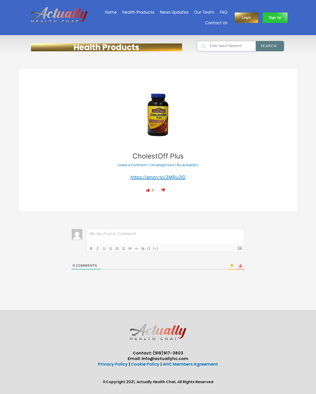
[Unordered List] (123, 248)
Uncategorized (162, 165)
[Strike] (110, 248)
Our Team (204, 12)
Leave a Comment (132, 165)
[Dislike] (163, 190)
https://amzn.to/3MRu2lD (158, 177)
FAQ (223, 12)
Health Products (138, 12)
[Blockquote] (130, 248)
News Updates (174, 12)
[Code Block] (136, 248)
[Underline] (104, 248)
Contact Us (216, 23)
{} (149, 248)
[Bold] (91, 248)
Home (111, 12)
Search (269, 46)
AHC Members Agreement (190, 364)
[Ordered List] (117, 248)
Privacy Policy (113, 364)
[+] (155, 248)
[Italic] (97, 248)
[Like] (148, 190)
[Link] (143, 248)
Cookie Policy (145, 364)
